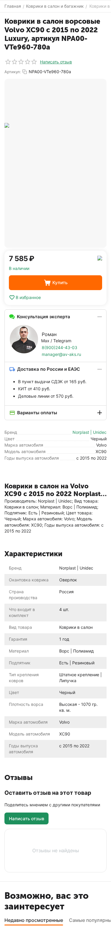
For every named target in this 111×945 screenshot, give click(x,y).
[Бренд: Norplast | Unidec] (99, 257)
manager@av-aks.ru (61, 354)
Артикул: (12, 71)
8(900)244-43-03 (59, 347)
